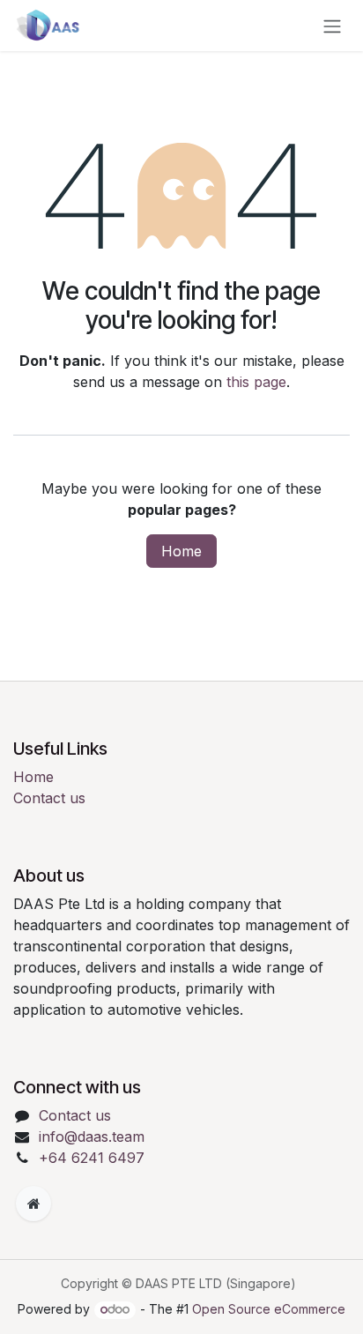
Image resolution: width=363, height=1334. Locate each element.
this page (256, 382)
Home (181, 551)
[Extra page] (33, 1203)
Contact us (49, 798)
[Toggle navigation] (332, 25)
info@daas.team (91, 1136)
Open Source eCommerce (268, 1308)
